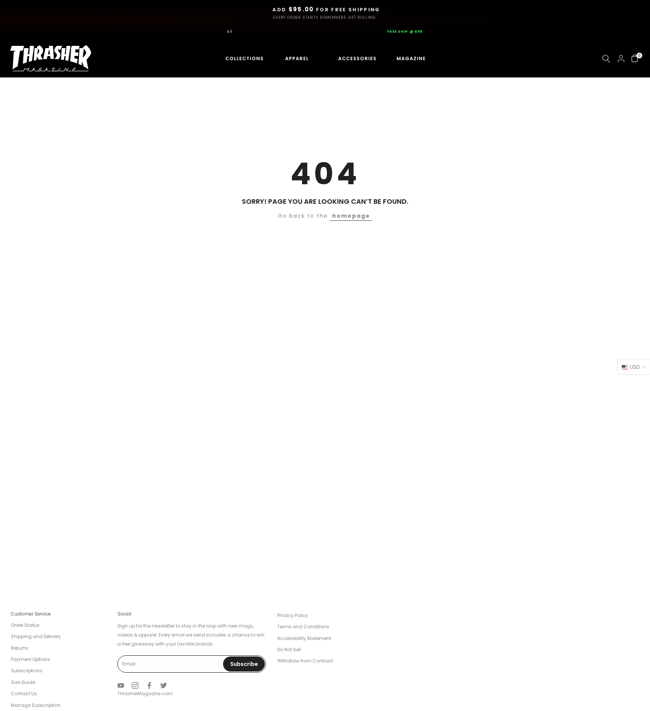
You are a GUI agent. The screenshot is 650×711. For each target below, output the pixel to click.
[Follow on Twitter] (163, 685)
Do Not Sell (289, 649)
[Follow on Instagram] (135, 685)
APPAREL (294, 58)
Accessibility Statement (304, 638)
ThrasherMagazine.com (145, 693)
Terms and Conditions (303, 626)
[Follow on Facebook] (149, 685)
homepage (351, 216)
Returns (19, 648)
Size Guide (23, 682)
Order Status (25, 625)
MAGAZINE (410, 58)
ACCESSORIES (350, 58)
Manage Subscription (36, 705)
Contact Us (24, 693)
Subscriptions (27, 670)
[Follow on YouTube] (120, 685)
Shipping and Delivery (36, 636)
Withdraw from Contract (305, 661)
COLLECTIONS (238, 58)
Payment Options (30, 659)
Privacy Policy (292, 615)
